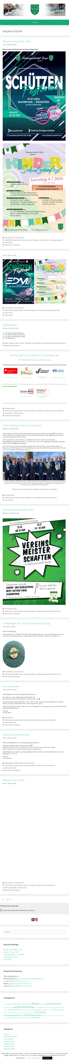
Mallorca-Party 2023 (13, 780)
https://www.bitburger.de (26, 377)
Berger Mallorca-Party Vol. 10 (19, 981)
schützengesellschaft (56, 240)
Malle (42, 1010)
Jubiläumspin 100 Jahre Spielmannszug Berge (26, 623)
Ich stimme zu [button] (47, 1058)
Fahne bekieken (11, 686)
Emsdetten (35, 240)
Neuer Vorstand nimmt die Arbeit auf (22, 425)
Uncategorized (29, 763)
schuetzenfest (25, 1012)
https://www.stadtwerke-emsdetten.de (42, 377)
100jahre (9, 1004)
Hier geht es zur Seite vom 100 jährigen (35, 355)
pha (5, 981)
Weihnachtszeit (27, 1017)
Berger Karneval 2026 (11, 952)
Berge (14, 240)
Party (12, 1012)
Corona (11, 1007)
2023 (6, 611)
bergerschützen (22, 240)
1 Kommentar (9, 315)
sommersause (50, 1015)
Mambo (5, 1012)
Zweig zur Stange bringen (16, 734)
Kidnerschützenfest (57, 411)
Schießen (19, 1012)
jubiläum (47, 411)
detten (29, 240)
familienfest (40, 411)
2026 (6, 240)
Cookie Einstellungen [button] (33, 1058)
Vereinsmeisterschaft (12, 1017)
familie (36, 1007)
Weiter (9, 899)
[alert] (34, 910)
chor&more (6, 1007)
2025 (6, 310)
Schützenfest (9, 237)
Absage (27, 1004)
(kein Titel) (7, 959)
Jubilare (5, 1010)
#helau (5, 1004)
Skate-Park (43, 1015)
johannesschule (60, 1007)
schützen (31, 1012)
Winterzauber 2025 (10, 957)
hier (32, 450)
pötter (15, 1012)
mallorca (51, 1010)
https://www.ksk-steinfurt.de (10, 377)
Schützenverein (19, 237)
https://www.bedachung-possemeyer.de (42, 396)
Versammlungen (9, 1049)
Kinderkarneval (35, 1010)
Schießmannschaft (10, 609)
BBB (10, 240)
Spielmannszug (9, 408)
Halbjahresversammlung (51, 1007)
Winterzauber (36, 1018)
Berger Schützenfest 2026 (16, 41)
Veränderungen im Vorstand (14, 954)
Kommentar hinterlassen (12, 245)
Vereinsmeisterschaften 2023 (18, 509)
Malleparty (45, 1010)
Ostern (8, 1012)
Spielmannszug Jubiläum (34, 360)
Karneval (17, 1010)
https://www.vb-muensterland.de (58, 377)
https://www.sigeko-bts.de (26, 396)
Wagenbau (21, 1017)
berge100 (42, 1004)
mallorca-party (41, 720)
